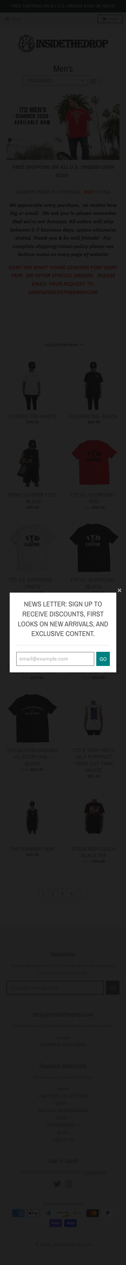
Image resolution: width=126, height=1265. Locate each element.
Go (103, 659)
